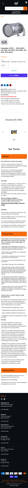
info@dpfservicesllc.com (16, 12)
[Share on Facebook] (2, 85)
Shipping (8, 481)
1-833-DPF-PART (16, 11)
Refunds (2, 481)
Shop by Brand (6, 480)
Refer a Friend (14, 481)
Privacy (22, 480)
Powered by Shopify (14, 485)
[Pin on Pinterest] (10, 85)
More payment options (14, 78)
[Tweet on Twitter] (5, 85)
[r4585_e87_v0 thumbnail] (4, 42)
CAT (14, 140)
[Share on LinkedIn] (7, 85)
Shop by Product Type (14, 480)
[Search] (25, 8)
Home (2, 16)
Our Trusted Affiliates (23, 481)
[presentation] (2, 132)
